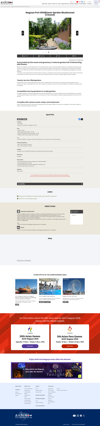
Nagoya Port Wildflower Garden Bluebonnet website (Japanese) (38, 196)
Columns (16, 395)
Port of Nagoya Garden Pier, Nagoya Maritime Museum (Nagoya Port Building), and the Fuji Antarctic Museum (25, 298)
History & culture (27, 390)
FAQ (48, 403)
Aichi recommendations (28, 388)
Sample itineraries (65, 3)
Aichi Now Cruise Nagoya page (28, 198)
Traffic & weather (51, 390)
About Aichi (44, 3)
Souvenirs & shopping (39, 402)
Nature (25, 396)
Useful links (50, 393)
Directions (42, 55)
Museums (26, 393)
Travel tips (89, 3)
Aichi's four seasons (39, 390)
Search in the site (7, 6)
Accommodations (82, 3)
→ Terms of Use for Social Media (78, 424)
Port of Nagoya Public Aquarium (47, 296)
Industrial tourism (27, 395)
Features (50, 3)
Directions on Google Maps (76, 60)
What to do (54, 3)
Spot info (26, 55)
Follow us (58, 388)
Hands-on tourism (27, 398)
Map (75, 55)
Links (59, 55)
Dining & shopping (74, 3)
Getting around (50, 388)
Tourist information (51, 396)
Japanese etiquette (51, 401)
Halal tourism (50, 400)
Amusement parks (27, 400)
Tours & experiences (27, 401)
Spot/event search (27, 403)
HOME (2, 6)
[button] (22, 35)
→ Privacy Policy (65, 424)
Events (59, 3)
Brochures (50, 395)
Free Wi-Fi (49, 398)
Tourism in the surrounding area (62, 390)
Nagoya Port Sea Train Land (70, 296)
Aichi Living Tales (18, 393)
